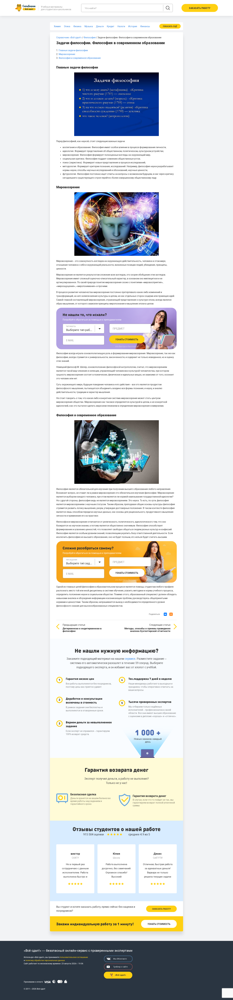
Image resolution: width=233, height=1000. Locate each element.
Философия (90, 37)
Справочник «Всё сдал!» (69, 37)
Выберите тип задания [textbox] (79, 563)
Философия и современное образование (80, 58)
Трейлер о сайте (120, 967)
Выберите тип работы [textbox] (79, 329)
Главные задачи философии (73, 50)
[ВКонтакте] (165, 614)
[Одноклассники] (171, 614)
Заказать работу (161, 909)
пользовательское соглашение (74, 957)
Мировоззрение (67, 54)
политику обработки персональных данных (45, 960)
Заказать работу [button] (199, 8)
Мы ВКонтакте (120, 959)
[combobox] (83, 328)
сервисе (130, 658)
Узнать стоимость (126, 339)
